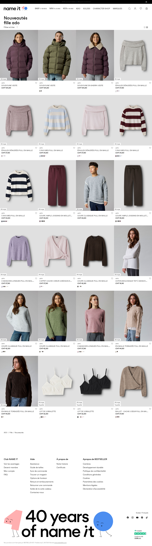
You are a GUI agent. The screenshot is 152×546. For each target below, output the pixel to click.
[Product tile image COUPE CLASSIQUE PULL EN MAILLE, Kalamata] (57, 316)
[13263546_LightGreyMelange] (116, 91)
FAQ (6, 474)
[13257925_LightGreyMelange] (79, 286)
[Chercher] (129, 8)
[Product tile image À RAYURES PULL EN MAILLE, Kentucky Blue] (57, 120)
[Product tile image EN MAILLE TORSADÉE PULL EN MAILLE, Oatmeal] (133, 316)
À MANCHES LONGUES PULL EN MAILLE (17, 281)
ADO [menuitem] (78, 8)
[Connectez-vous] (135, 8)
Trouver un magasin (38, 474)
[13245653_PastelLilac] (2, 286)
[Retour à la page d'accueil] (15, 8)
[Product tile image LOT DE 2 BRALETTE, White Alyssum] (57, 381)
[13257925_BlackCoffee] (78, 286)
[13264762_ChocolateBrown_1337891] (119, 417)
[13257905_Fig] (40, 221)
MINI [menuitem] (55, 8)
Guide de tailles (36, 467)
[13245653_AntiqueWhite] (6, 286)
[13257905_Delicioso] (44, 221)
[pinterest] (142, 517)
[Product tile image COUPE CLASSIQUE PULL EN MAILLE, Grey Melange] (95, 185)
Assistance (34, 464)
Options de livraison (38, 478)
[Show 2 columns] (144, 27)
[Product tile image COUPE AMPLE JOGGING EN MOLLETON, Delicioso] (133, 185)
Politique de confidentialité (94, 471)
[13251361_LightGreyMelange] (43, 286)
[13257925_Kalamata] (81, 286)
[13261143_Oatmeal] (116, 351)
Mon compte (9, 471)
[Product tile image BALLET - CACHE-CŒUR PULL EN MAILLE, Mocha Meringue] (133, 381)
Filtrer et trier (9, 27)
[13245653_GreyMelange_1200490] (3, 286)
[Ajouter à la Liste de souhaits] (36, 83)
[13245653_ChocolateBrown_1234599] (5, 286)
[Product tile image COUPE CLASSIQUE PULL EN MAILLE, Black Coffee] (95, 250)
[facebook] (127, 517)
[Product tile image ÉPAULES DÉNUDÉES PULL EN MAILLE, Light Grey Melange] (133, 55)
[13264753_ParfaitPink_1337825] (44, 417)
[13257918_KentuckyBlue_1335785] (40, 156)
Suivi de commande (38, 471)
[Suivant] (36, 55)
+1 (45, 155)
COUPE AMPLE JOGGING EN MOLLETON (56, 216)
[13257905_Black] (43, 221)
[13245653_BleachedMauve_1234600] (78, 351)
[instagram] (132, 517)
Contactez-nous (37, 492)
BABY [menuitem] (41, 8)
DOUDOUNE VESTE (9, 85)
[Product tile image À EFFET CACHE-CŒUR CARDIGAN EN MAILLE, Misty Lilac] (57, 250)
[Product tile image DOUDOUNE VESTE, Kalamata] (57, 55)
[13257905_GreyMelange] (41, 221)
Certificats (61, 467)
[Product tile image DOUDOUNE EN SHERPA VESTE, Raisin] (95, 55)
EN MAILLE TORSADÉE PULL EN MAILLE (131, 346)
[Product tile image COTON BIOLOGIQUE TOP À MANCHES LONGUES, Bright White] (133, 250)
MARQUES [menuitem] (117, 8)
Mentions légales (90, 485)
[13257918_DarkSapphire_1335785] (2, 221)
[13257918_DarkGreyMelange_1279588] (43, 156)
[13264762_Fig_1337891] (117, 417)
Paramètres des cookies (93, 482)
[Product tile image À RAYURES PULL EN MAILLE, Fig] (133, 120)
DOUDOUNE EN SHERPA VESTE (90, 85)
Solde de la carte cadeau (40, 489)
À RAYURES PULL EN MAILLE (51, 150)
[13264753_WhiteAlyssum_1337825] (40, 417)
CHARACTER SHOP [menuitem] (101, 8)
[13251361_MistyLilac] (40, 286)
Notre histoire (62, 464)
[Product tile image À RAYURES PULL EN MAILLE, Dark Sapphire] (19, 185)
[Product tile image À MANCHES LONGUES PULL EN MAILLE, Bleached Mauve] (95, 316)
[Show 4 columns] (147, 27)
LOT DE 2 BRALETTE (47, 411)
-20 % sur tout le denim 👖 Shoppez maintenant (76, 2)
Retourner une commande (41, 485)
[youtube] (137, 517)
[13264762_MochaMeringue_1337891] (116, 417)
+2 (7, 286)
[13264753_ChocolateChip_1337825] (43, 417)
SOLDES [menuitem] (86, 8)
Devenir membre (11, 467)
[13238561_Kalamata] (40, 91)
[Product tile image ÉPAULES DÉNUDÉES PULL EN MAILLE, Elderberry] (19, 120)
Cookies (86, 478)
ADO (5, 432)
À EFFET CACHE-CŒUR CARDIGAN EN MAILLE (58, 281)
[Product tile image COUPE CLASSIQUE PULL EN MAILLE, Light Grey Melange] (19, 316)
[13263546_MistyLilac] (119, 91)
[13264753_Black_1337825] (41, 417)
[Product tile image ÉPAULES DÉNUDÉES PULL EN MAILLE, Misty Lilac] (95, 120)
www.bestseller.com (60, 543)
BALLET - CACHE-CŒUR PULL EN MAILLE (132, 411)
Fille (11, 432)
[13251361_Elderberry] (41, 286)
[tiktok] (146, 517)
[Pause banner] (146, 2)
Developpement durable (93, 467)
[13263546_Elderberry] (117, 91)
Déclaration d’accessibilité (94, 489)
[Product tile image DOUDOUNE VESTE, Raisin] (19, 55)
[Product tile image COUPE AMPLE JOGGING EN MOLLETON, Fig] (57, 185)
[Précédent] (2, 55)
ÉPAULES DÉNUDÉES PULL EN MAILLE (131, 85)
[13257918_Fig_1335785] (44, 156)
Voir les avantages (11, 464)
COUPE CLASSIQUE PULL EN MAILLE (92, 216)
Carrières (87, 464)
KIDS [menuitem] (68, 8)
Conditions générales (92, 474)
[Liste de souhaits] (140, 8)
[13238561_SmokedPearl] (41, 91)
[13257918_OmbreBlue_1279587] (41, 156)
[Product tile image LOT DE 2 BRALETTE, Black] (95, 381)
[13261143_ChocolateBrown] (117, 351)
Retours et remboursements (41, 482)
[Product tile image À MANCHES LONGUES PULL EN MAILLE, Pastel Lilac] (19, 250)
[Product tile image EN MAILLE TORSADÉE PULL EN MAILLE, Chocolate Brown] (19, 381)
